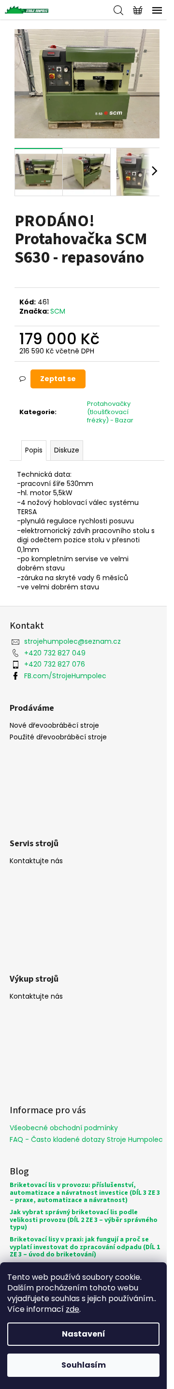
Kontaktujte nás (36, 861)
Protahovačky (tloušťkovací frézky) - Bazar (110, 412)
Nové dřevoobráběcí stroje (54, 725)
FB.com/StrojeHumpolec (65, 676)
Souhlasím (83, 1365)
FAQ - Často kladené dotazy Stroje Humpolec (86, 1139)
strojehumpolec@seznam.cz (72, 641)
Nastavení (83, 1333)
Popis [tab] (34, 450)
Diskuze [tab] (66, 450)
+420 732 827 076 (54, 664)
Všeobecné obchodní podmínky (64, 1128)
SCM (57, 311)
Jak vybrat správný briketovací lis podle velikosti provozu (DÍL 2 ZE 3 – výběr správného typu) (84, 1220)
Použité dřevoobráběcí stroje (58, 737)
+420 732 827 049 (55, 653)
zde (72, 1309)
